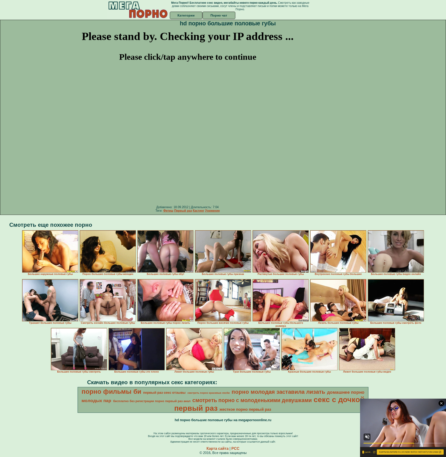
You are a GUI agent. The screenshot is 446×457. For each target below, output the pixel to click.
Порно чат (218, 15)
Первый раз (183, 210)
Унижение (212, 210)
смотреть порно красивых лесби (208, 392)
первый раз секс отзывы (164, 392)
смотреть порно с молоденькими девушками (252, 400)
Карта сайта (218, 448)
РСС (235, 448)
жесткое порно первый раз (245, 409)
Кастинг (198, 210)
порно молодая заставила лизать (278, 392)
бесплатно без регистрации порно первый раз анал (151, 401)
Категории (186, 15)
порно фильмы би (111, 391)
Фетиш (168, 210)
